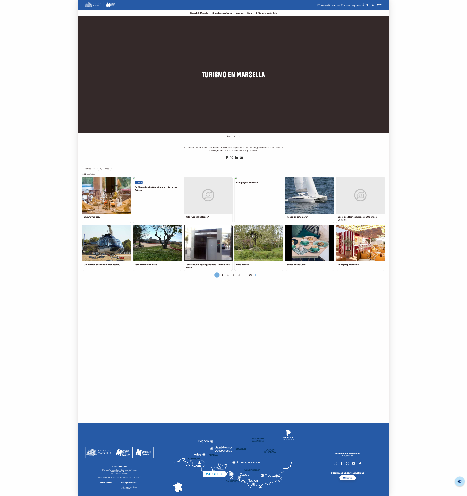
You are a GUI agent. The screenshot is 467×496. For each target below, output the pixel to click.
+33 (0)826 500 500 (129, 482)
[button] (373, 5)
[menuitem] (101, 5)
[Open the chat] (460, 481)
